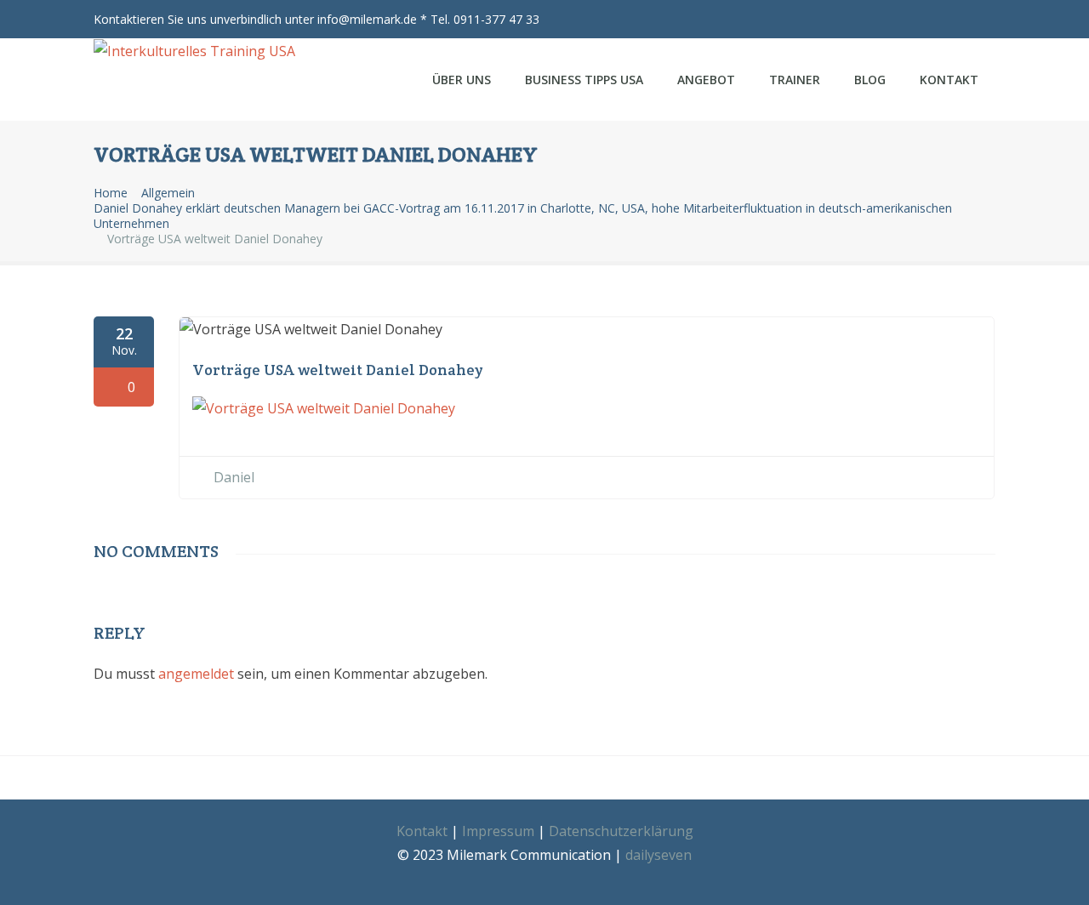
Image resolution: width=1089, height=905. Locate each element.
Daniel (234, 477)
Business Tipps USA (584, 79)
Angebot (706, 79)
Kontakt (949, 79)
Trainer (794, 79)
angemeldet (196, 673)
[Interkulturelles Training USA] (206, 51)
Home (111, 193)
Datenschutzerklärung (621, 831)
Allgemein (168, 193)
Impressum (498, 831)
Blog (870, 79)
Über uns (461, 79)
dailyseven (658, 854)
